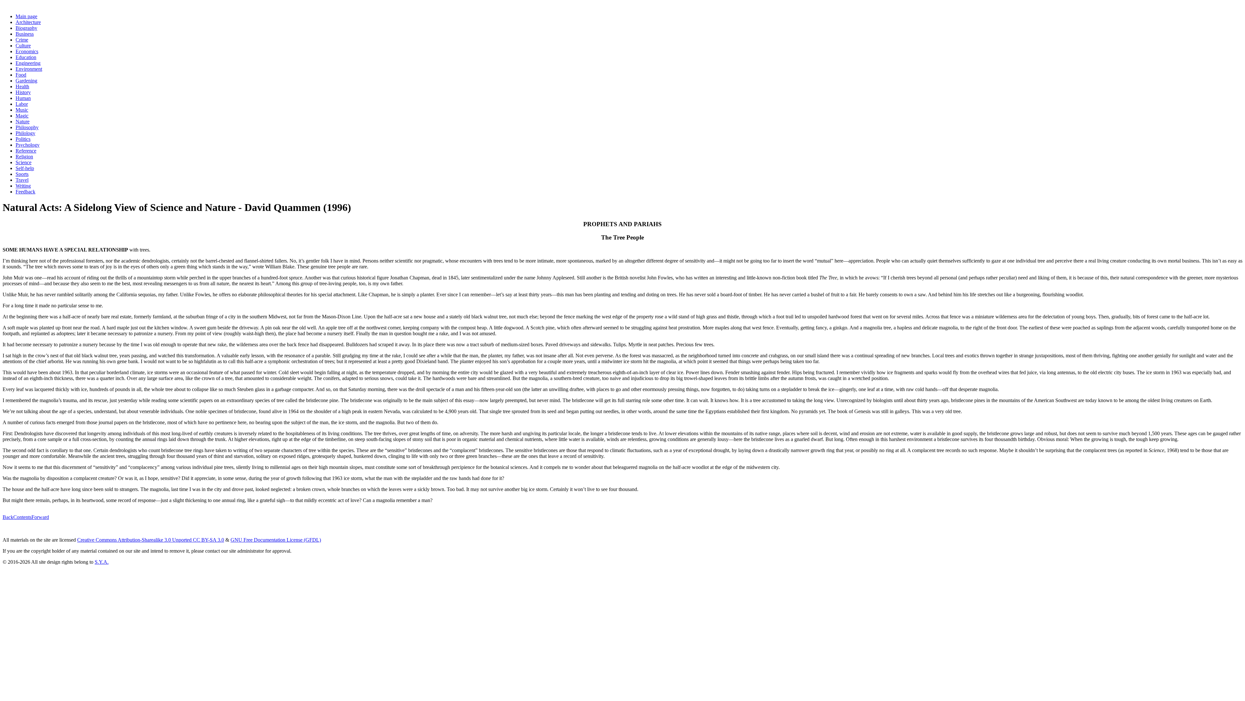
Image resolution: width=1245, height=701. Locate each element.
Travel (22, 180)
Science (23, 162)
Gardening (26, 80)
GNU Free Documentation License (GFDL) (276, 540)
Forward (40, 517)
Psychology (28, 145)
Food (21, 75)
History (23, 92)
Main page (26, 16)
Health (22, 86)
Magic (22, 115)
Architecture (28, 22)
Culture (23, 45)
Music (22, 110)
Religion (24, 156)
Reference (26, 151)
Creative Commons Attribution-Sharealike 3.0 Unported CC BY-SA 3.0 (150, 540)
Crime (22, 40)
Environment (29, 69)
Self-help (25, 168)
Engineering (28, 63)
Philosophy (27, 127)
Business (25, 34)
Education (26, 57)
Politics (23, 139)
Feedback (25, 191)
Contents (22, 517)
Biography (26, 28)
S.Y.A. (102, 562)
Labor (22, 104)
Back (8, 517)
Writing (23, 186)
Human (23, 98)
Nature (23, 121)
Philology (25, 133)
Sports (22, 174)
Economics (27, 51)
